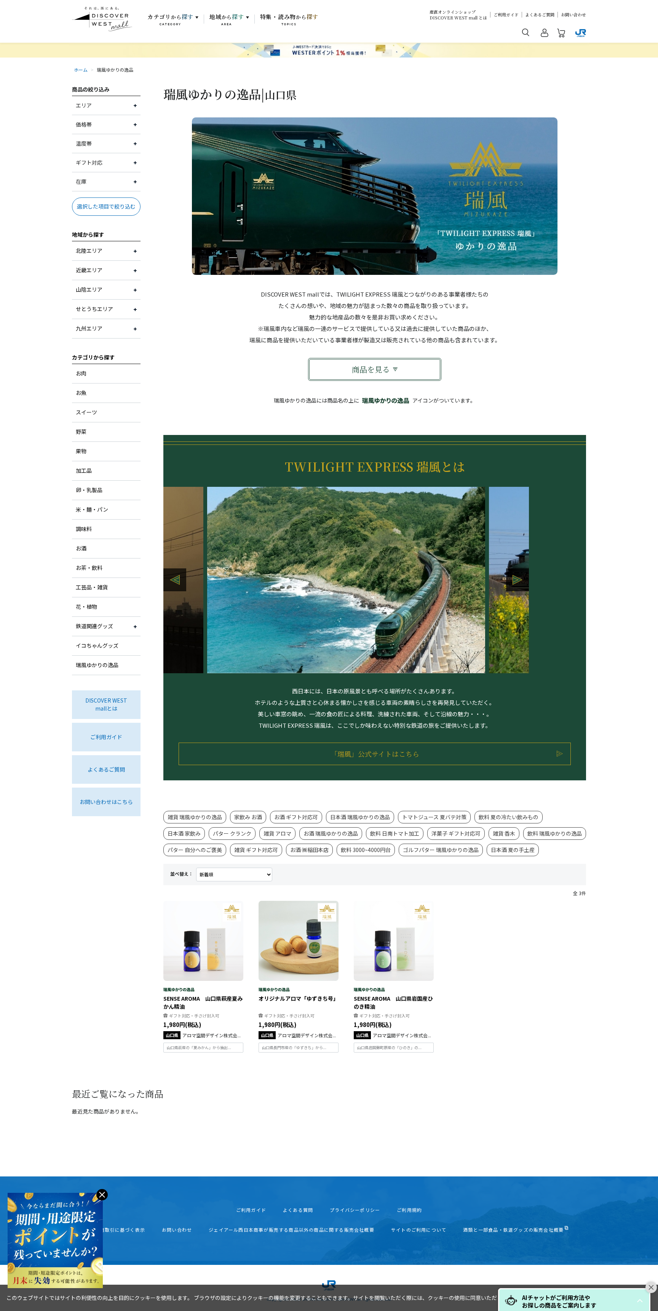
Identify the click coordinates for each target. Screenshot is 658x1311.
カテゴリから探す (93, 357)
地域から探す (88, 234)
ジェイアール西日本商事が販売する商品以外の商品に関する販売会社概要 (291, 1230)
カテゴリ (170, 19)
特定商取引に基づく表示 (117, 1230)
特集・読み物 (289, 19)
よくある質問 (298, 1210)
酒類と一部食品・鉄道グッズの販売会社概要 (513, 1230)
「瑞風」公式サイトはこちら (375, 754)
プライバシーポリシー (355, 1210)
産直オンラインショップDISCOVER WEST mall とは (458, 15)
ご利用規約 (409, 1210)
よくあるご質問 (539, 15)
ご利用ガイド (506, 15)
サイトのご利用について (418, 1230)
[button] (640, 1301)
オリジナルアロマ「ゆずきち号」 (299, 998)
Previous (174, 579)
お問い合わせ (573, 15)
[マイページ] (544, 34)
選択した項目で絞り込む (106, 206)
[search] (526, 32)
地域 (226, 19)
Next (517, 579)
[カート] (561, 34)
